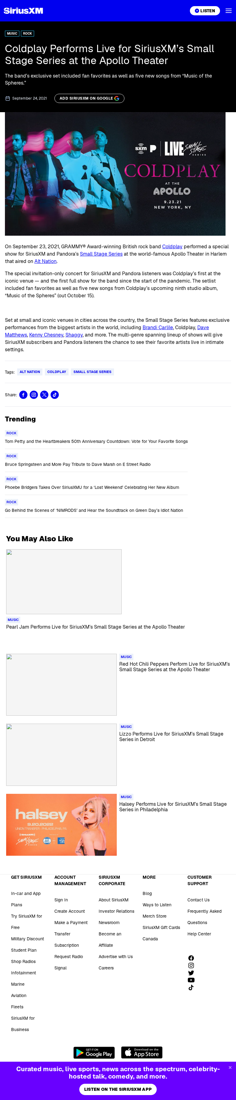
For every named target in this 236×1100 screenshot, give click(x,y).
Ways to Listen (157, 905)
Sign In (61, 900)
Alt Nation (45, 261)
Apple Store (142, 1052)
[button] (228, 10)
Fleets (17, 1007)
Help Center (199, 934)
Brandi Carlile (158, 327)
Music (12, 34)
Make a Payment (71, 922)
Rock (27, 34)
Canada (150, 939)
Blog (147, 893)
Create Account (69, 911)
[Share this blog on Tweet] (44, 394)
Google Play (94, 1052)
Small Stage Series (101, 254)
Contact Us (198, 900)
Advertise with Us (116, 956)
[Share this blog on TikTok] (54, 394)
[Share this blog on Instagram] (34, 394)
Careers (106, 968)
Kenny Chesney (46, 335)
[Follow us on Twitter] (193, 972)
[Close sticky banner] (230, 1067)
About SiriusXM (113, 900)
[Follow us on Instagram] (193, 965)
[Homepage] (23, 11)
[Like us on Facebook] (193, 958)
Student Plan (24, 950)
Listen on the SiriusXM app (118, 1089)
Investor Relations (116, 911)
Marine (18, 984)
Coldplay (172, 246)
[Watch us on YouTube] (193, 980)
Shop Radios (23, 961)
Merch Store (155, 916)
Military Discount (27, 939)
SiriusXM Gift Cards (161, 927)
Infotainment (23, 973)
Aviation (18, 995)
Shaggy (74, 335)
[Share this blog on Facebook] (23, 394)
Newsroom (109, 922)
